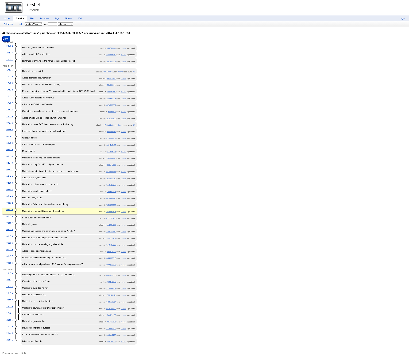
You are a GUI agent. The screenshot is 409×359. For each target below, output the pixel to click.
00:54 (9, 263)
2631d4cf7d (111, 295)
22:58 (9, 300)
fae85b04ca (108, 72)
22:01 (9, 313)
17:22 (9, 90)
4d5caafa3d (111, 322)
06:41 (9, 136)
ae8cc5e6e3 (111, 212)
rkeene (123, 48)
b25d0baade (111, 138)
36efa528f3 (111, 192)
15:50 (9, 116)
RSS (23, 353)
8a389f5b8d (111, 132)
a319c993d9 (111, 288)
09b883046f (111, 85)
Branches (44, 18)
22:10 (9, 306)
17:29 (9, 83)
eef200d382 (111, 225)
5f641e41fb (111, 252)
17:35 (9, 76)
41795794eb (111, 218)
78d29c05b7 (111, 61)
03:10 (9, 209)
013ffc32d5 (111, 282)
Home (7, 18)
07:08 (9, 129)
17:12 (9, 96)
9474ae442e (111, 309)
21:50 (9, 326)
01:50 (9, 236)
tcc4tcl (33, 5)
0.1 (134, 125)
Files (32, 18)
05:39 (9, 149)
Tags (57, 18)
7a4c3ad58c (111, 231)
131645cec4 (111, 328)
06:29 (9, 143)
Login (402, 18)
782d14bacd (111, 118)
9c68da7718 (111, 335)
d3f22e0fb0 (108, 125)
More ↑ (6, 39)
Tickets (68, 18)
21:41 (9, 340)
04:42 (9, 163)
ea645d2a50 (111, 145)
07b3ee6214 (111, 302)
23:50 (9, 273)
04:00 (9, 176)
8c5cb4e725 (111, 198)
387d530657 (111, 105)
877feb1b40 (111, 92)
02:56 (9, 229)
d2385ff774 (111, 152)
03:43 (9, 196)
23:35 (9, 280)
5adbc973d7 (111, 185)
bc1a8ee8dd (111, 172)
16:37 (9, 109)
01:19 (9, 249)
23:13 (9, 293)
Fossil (16, 353)
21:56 (9, 320)
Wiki (80, 18)
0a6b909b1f (111, 158)
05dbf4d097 (111, 165)
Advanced (8, 24)
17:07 (9, 103)
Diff (20, 24)
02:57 (9, 223)
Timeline (20, 18)
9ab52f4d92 (111, 315)
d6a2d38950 (111, 275)
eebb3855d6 (111, 258)
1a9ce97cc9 (111, 98)
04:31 (9, 169)
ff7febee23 (112, 112)
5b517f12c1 (111, 238)
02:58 (9, 216)
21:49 (9, 333)
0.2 (134, 72)
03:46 (9, 189)
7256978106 (111, 205)
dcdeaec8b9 (111, 55)
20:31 (9, 59)
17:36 (9, 70)
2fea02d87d (111, 78)
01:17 (9, 256)
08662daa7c (111, 265)
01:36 (9, 243)
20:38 (9, 46)
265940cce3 (111, 178)
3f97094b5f (111, 48)
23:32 (9, 286)
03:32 (9, 203)
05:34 (9, 156)
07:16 (9, 123)
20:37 (9, 53)
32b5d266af (111, 342)
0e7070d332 (111, 245)
